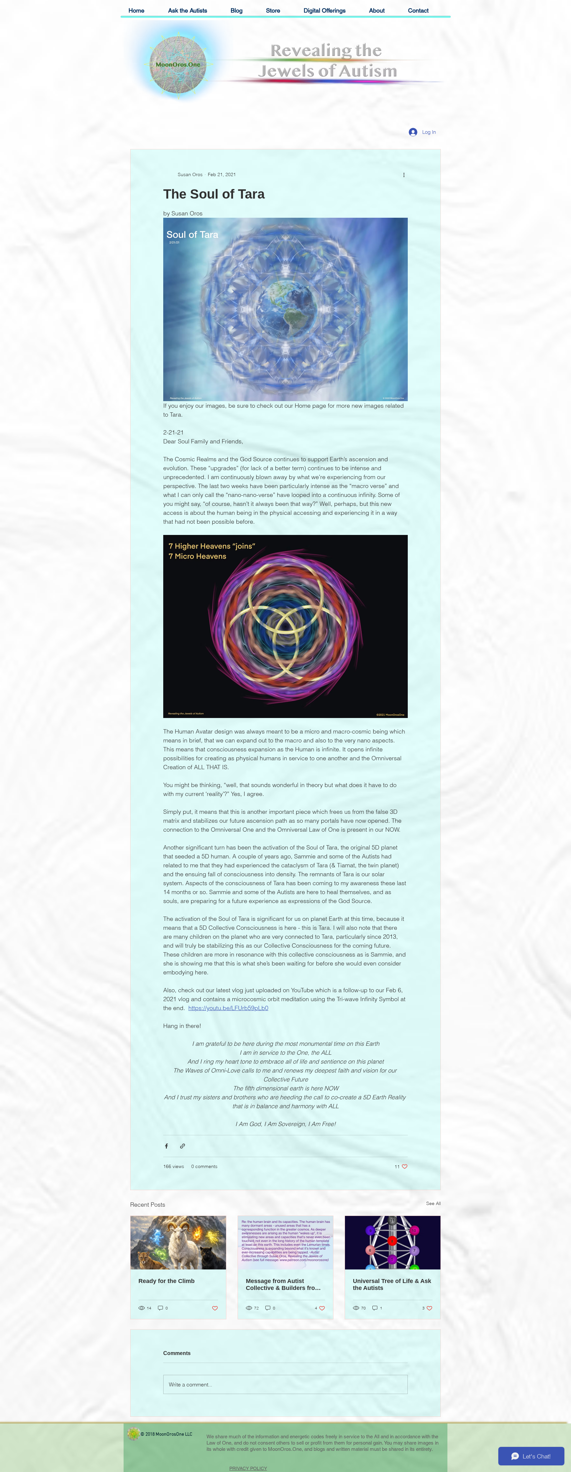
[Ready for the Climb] (178, 1242)
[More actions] (404, 174)
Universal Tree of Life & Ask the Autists (392, 1284)
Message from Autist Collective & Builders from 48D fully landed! (283, 1285)
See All (433, 1203)
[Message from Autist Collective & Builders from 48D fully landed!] (285, 1242)
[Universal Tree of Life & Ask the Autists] (392, 1242)
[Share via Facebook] (166, 1146)
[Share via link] (182, 1146)
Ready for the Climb (166, 1281)
